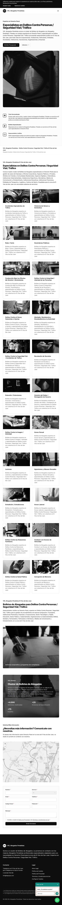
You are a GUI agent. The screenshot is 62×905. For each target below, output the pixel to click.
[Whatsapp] (57, 900)
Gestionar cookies (20, 5)
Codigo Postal (9, 803)
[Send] (57, 893)
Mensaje (8, 810)
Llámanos (24, 45)
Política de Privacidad (24, 820)
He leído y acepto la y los (28, 820)
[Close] (57, 884)
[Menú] (58, 11)
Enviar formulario (31, 823)
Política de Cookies (37, 871)
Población (35, 803)
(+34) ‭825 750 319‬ (8, 873)
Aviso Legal (35, 868)
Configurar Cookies (37, 879)
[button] (31, 762)
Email (7, 796)
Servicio (34, 789)
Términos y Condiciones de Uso (41, 820)
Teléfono (34, 796)
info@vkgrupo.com (8, 875)
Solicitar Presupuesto (10, 45)
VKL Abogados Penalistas (15, 11)
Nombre (8, 789)
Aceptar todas (7, 5)
